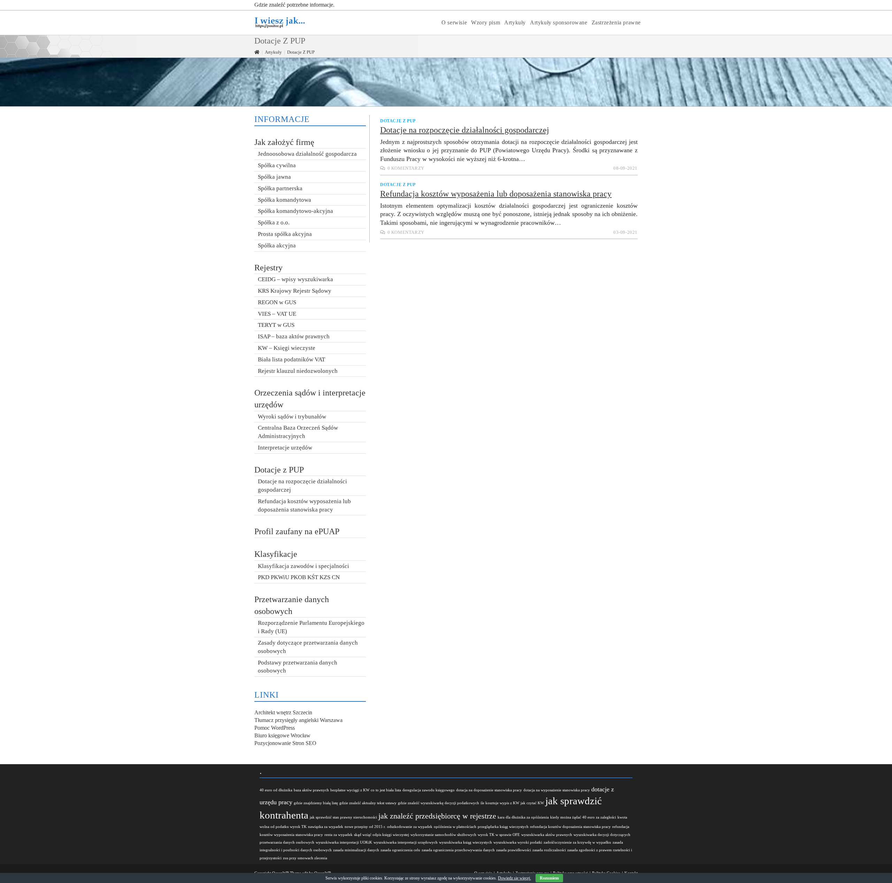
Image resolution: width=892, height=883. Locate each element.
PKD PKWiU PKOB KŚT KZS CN (299, 577)
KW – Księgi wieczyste (286, 348)
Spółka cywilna (277, 165)
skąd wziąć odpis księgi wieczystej (381, 835)
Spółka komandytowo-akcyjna (295, 211)
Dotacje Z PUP (398, 120)
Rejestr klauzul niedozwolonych (298, 371)
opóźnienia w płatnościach (455, 827)
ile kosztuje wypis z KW (499, 803)
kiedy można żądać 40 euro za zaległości (583, 817)
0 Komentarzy (405, 168)
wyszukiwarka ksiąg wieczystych (465, 842)
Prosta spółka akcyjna (285, 234)
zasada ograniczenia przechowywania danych (458, 850)
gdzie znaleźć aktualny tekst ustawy (368, 803)
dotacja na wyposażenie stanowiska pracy (556, 790)
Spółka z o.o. (274, 222)
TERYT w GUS (276, 325)
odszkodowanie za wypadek (409, 827)
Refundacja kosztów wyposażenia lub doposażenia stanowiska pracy (496, 193)
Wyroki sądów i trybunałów (292, 416)
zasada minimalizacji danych (356, 850)
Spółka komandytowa (284, 200)
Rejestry (268, 267)
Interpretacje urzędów (285, 447)
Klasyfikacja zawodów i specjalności (303, 566)
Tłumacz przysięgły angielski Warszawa (298, 720)
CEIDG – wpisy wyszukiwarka (295, 279)
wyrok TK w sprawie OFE (499, 835)
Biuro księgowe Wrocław (282, 735)
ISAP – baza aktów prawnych (294, 336)
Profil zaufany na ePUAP (296, 531)
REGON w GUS (277, 302)
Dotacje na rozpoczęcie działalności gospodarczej (464, 130)
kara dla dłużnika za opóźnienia (523, 817)
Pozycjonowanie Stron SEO (285, 743)
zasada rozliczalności (549, 850)
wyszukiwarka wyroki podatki (517, 842)
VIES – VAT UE (277, 313)
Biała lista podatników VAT (291, 359)
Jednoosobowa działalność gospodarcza (307, 154)
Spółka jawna (274, 177)
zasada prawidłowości (513, 850)
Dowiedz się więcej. (514, 878)
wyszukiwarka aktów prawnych (546, 835)
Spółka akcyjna (277, 245)
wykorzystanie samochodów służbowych (443, 835)
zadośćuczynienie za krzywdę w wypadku (577, 842)
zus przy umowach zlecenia (305, 858)
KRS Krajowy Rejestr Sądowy (294, 290)
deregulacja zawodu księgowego (428, 790)
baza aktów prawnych (311, 790)
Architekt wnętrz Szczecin (283, 712)
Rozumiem (549, 878)
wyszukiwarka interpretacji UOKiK (344, 842)
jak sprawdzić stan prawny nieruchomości (343, 817)
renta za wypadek (338, 835)
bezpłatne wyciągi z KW (349, 790)
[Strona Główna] (257, 52)
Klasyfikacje (275, 554)
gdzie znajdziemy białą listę (316, 803)
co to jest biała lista (386, 790)
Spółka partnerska (280, 188)
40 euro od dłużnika (276, 790)
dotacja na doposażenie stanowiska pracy (489, 790)
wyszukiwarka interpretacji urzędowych (406, 842)
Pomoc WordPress (274, 728)
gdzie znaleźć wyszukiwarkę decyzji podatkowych (438, 803)
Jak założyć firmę (284, 142)
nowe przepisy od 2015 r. (365, 827)
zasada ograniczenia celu (400, 850)
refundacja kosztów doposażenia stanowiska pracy (570, 827)
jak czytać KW (532, 803)
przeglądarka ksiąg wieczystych (503, 827)
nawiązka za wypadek (325, 827)
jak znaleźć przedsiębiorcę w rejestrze (437, 816)
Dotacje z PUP (279, 469)
